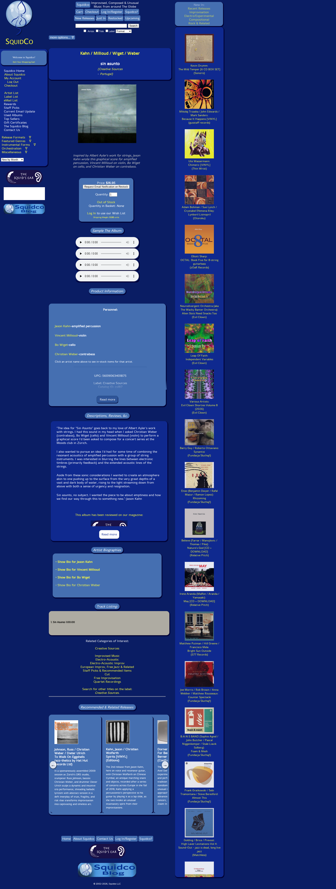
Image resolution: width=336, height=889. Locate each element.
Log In (91, 213)
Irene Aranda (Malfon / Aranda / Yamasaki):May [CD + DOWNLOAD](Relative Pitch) (199, 599)
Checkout (11, 85)
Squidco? (131, 12)
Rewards (10, 104)
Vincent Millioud (66, 335)
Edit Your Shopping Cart (24, 62)
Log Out (12, 82)
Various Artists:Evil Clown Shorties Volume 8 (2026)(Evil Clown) (199, 407)
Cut (107, 674)
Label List (11, 96)
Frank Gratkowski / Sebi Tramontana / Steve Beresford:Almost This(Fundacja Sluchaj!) (199, 796)
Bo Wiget (61, 345)
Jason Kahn (62, 326)
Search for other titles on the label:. (107, 691)
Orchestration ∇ (14, 148)
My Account (12, 78)
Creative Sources (107, 648)
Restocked (115, 18)
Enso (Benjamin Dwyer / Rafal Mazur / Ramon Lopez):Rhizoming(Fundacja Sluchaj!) (199, 496)
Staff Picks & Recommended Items (107, 670)
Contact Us (11, 130)
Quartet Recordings (107, 681)
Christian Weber (66, 354)
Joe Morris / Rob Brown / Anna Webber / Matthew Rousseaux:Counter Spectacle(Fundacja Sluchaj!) (199, 695)
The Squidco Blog (16, 126)
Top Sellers (11, 119)
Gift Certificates (15, 122)
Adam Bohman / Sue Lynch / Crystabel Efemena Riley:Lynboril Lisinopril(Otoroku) (199, 213)
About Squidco (14, 74)
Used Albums (13, 115)
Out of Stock (106, 202)
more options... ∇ (62, 37)
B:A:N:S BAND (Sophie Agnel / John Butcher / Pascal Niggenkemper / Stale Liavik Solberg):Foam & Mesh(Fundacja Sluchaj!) (199, 746)
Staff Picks (11, 108)
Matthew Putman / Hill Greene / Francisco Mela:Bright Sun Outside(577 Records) (199, 649)
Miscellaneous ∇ (14, 152)
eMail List (11, 100)
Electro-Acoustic (107, 659)
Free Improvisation (107, 678)
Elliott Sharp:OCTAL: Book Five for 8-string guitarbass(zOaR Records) (199, 262)
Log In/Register (111, 12)
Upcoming (132, 18)
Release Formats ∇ (16, 137)
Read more (107, 399)
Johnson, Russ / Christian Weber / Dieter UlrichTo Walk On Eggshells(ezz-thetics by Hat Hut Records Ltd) (71, 757)
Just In (101, 18)
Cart (79, 12)
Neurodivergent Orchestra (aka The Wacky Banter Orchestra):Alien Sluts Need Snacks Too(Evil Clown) (199, 311)
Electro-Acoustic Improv (107, 663)
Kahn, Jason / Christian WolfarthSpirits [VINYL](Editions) (122, 754)
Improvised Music (107, 656)
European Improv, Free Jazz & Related (107, 667)
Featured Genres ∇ (16, 141)
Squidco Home (14, 71)
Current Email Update (19, 111)
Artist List (11, 93)
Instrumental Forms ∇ (19, 145)
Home (66, 839)
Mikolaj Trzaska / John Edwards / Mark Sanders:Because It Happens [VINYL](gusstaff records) (199, 117)
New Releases (84, 18)
